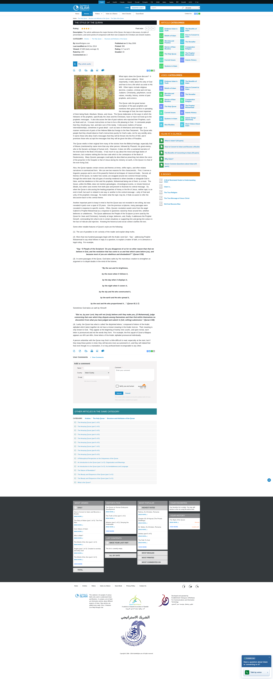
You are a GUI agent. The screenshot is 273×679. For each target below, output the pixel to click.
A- (147, 28)
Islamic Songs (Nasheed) (190, 118)
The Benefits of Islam (191, 29)
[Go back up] (269, 480)
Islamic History (190, 60)
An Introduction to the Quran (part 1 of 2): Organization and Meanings (101, 462)
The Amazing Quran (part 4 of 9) (89, 434)
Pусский (137, 2)
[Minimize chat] (269, 657)
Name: (79, 368)
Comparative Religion (190, 48)
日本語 (158, 2)
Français (122, 2)
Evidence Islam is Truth (171, 29)
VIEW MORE (78, 564)
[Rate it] (74, 70)
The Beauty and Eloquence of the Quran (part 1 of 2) (95, 474)
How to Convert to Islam (192, 36)
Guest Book (140, 13)
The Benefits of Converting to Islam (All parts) (182, 153)
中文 (152, 2)
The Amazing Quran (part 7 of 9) (89, 446)
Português (145, 2)
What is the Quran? (84, 482)
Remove (197, 522)
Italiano (164, 2)
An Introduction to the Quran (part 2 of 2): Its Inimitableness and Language (103, 466)
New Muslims (170, 125)
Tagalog (171, 2)
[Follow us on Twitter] (190, 586)
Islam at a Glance (111, 13)
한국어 (190, 2)
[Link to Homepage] (81, 7)
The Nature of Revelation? (86, 470)
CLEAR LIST (195, 527)
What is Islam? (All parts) (174, 141)
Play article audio (84, 64)
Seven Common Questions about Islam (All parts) (181, 165)
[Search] (183, 7)
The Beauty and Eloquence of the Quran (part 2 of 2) (95, 478)
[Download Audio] (86, 70)
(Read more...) (78, 516)
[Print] (92, 70)
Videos (97, 13)
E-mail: (80, 377)
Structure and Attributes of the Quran (99, 18)
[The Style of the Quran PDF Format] (97, 70)
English (102, 2)
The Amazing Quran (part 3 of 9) (89, 430)
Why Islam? (169, 159)
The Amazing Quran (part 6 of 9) (89, 442)
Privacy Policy (130, 586)
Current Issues (170, 60)
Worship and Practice (169, 42)
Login (127, 7)
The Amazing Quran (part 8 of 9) (89, 450)
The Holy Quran (82, 18)
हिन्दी (177, 2)
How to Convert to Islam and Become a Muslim (182, 147)
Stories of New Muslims (170, 48)
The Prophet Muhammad (190, 54)
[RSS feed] (197, 586)
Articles (86, 13)
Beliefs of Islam (170, 36)
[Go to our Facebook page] (184, 586)
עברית (196, 2)
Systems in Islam (171, 66)
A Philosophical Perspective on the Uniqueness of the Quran (98, 458)
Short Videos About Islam (192, 125)
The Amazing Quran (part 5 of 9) (89, 438)
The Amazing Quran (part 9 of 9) (89, 454)
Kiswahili (183, 2)
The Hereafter (190, 42)
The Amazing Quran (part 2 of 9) (89, 426)
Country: (79, 373)
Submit (119, 393)
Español (115, 2)
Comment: (118, 367)
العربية (108, 2)
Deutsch (130, 2)
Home (77, 13)
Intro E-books (126, 13)
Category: (78, 39)
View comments (98, 357)
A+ (153, 28)
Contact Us (188, 13)
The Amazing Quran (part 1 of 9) (89, 422)
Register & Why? (138, 8)
